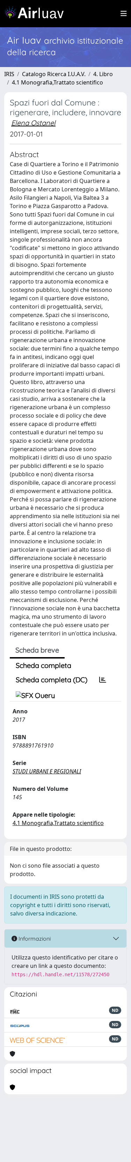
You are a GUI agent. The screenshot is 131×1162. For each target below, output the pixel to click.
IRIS (9, 74)
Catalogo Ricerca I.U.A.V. (54, 74)
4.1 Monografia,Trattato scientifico (57, 82)
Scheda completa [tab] (43, 665)
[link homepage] (36, 13)
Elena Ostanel (33, 122)
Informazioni (34, 938)
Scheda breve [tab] (37, 650)
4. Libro (103, 74)
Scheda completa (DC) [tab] (51, 679)
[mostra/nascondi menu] (124, 13)
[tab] (102, 679)
